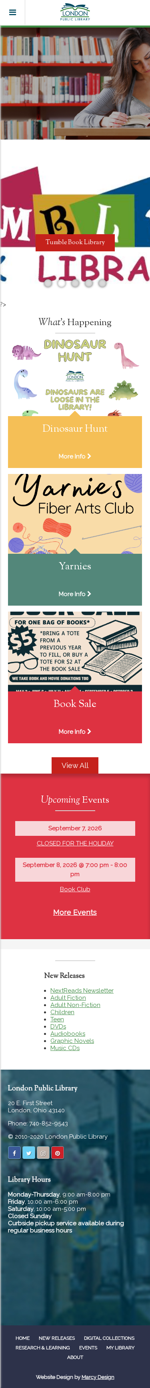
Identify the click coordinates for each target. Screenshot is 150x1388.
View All (75, 765)
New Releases (57, 1338)
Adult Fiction (68, 997)
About (75, 1357)
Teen (57, 1019)
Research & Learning (43, 1347)
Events (88, 1347)
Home (23, 1338)
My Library (120, 1347)
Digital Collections (109, 1338)
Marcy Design (98, 1377)
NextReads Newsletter (82, 990)
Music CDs (65, 1048)
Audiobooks (67, 1033)
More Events (75, 912)
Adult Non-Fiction (75, 1005)
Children (62, 1012)
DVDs (58, 1026)
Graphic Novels (72, 1040)
